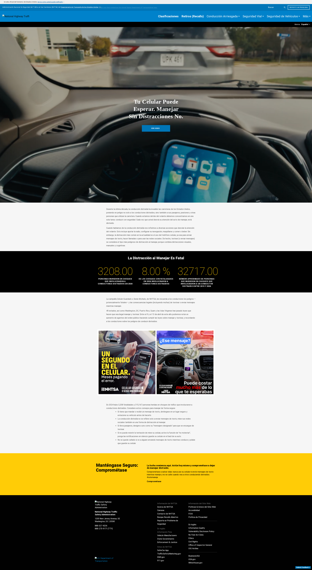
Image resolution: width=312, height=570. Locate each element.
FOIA (190, 514)
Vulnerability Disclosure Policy (201, 531)
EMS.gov (161, 557)
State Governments (165, 539)
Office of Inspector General (200, 545)
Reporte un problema (299, 7)
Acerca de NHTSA (165, 507)
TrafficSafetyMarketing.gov (169, 554)
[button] (223, 16)
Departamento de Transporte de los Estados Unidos (79, 7)
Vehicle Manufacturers (167, 535)
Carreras (160, 510)
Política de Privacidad (197, 517)
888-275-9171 (101, 528)
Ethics (191, 538)
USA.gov (192, 559)
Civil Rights (193, 542)
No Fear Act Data (195, 535)
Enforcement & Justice (167, 542)
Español (305, 24)
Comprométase (154, 481)
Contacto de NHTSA (166, 514)
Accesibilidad (194, 510)
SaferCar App (163, 550)
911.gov (160, 560)
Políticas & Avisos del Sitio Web (202, 507)
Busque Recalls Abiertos (167, 517)
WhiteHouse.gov (195, 563)
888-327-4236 (101, 526)
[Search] (285, 7)
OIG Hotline (193, 548)
